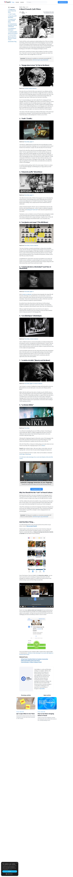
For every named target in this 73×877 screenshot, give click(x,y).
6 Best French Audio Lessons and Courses (30, 660)
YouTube (26, 88)
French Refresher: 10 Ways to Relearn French (31, 662)
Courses (17, 2)
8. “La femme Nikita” (12, 35)
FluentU (20, 7)
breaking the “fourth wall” (32, 209)
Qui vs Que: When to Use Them (25, 714)
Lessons (22, 2)
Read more (10, 869)
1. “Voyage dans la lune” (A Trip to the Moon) (12, 11)
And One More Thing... (12, 41)
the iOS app (21, 454)
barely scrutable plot (27, 294)
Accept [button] (9, 871)
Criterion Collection (34, 245)
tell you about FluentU (32, 526)
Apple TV (32, 141)
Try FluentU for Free (63, 2)
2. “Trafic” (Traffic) (12, 14)
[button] (9, 874)
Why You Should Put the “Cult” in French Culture (12, 38)
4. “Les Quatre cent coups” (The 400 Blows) (12, 21)
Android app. (28, 454)
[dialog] (9, 869)
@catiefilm (42, 688)
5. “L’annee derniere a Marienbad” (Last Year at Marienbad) (12, 25)
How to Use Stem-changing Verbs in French (46, 714)
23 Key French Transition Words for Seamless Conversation (34, 659)
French (27, 7)
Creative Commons (32, 88)
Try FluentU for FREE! (36, 489)
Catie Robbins (23, 12)
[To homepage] (7, 2)
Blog (13, 2)
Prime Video (26, 141)
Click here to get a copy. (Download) (40, 59)
